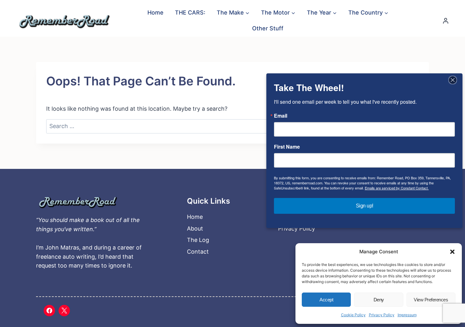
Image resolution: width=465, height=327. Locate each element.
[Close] (453, 80)
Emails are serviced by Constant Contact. (397, 187)
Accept (326, 299)
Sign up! (364, 205)
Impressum (407, 314)
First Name (287, 146)
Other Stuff (267, 28)
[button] (452, 252)
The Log (198, 240)
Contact (198, 251)
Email (280, 115)
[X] (64, 310)
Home (155, 12)
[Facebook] (49, 310)
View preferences (431, 299)
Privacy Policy (381, 314)
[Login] (445, 21)
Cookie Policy (353, 314)
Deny (379, 299)
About (195, 228)
